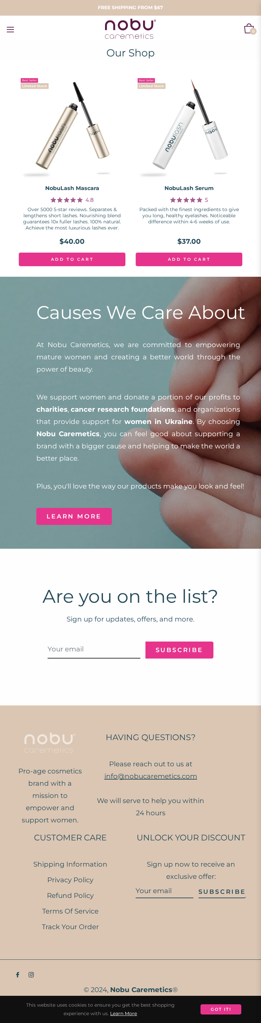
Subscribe (222, 892)
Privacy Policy (70, 880)
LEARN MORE (74, 516)
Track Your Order (70, 927)
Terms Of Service (70, 911)
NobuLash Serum (189, 188)
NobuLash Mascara (72, 188)
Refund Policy (70, 895)
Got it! (221, 1009)
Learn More (123, 1013)
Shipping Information (70, 864)
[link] (72, 200)
